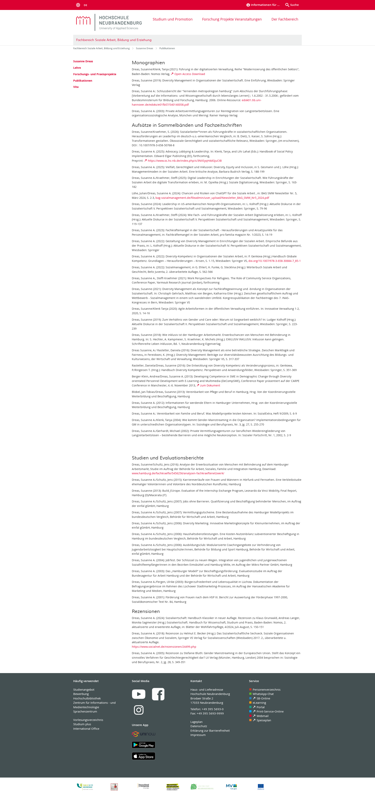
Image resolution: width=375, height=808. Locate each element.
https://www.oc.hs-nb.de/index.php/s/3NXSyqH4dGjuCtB (185, 160)
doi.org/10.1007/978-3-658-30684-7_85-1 (274, 261)
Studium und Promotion (173, 19)
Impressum (198, 735)
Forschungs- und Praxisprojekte (94, 74)
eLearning (259, 703)
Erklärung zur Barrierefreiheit (210, 730)
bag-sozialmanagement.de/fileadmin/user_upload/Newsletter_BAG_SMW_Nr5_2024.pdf (212, 198)
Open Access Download (189, 74)
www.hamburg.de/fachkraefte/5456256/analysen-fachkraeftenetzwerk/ (178, 473)
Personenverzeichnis (266, 689)
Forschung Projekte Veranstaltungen (232, 19)
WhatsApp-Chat (263, 694)
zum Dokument (210, 385)
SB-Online (263, 698)
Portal (261, 707)
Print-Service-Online (270, 711)
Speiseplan (264, 720)
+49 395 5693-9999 (210, 713)
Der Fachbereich (284, 19)
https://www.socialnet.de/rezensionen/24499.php (164, 646)
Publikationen (82, 80)
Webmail (263, 716)
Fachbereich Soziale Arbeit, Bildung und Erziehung (114, 40)
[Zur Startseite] (109, 22)
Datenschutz (198, 726)
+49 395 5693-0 (213, 709)
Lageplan (196, 722)
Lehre (77, 68)
